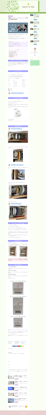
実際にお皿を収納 (11, 53)
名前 (9, 361)
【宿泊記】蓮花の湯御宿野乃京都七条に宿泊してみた (36, 41)
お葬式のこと (32, 63)
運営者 (28, 411)
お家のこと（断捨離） (11, 348)
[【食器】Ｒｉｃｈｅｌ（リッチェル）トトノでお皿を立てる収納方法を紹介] (17, 346)
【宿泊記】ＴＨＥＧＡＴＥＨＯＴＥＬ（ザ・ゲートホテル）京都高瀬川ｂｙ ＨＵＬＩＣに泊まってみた (36, 16)
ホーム (15, 411)
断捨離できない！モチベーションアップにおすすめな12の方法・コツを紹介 (11, 342)
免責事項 (30, 411)
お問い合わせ (22, 411)
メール (9, 364)
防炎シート (13, 201)
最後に (11, 57)
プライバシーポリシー (19, 411)
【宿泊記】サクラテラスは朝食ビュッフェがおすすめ (36, 29)
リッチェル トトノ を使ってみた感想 (13, 54)
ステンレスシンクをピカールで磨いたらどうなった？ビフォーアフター (24, 342)
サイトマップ (26, 411)
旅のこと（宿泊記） (32, 62)
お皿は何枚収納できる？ (11, 55)
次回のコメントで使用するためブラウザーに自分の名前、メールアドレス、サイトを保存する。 (18, 369)
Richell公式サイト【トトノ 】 (11, 65)
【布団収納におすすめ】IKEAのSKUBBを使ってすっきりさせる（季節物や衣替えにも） (17, 342)
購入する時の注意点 (11, 56)
